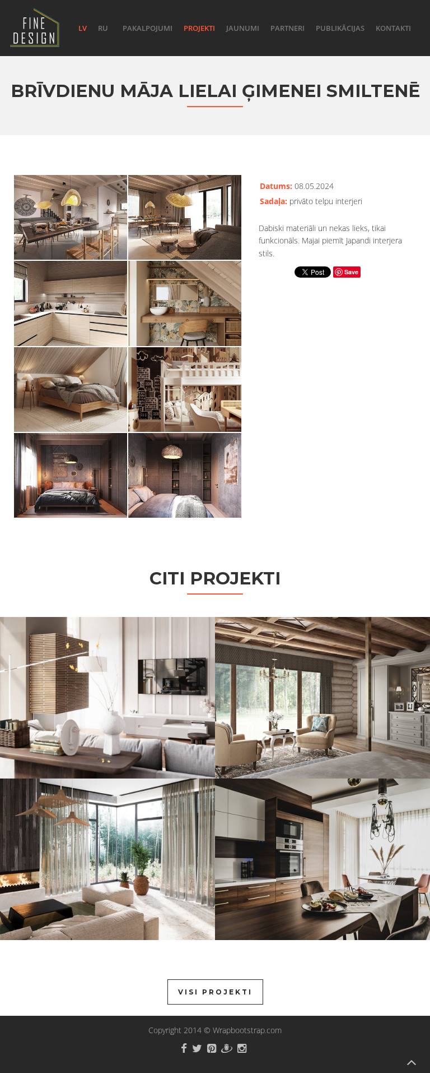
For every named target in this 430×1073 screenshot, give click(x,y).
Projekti (199, 28)
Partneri (287, 28)
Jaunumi (242, 28)
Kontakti (393, 28)
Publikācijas (340, 28)
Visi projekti (215, 992)
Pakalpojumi (147, 28)
